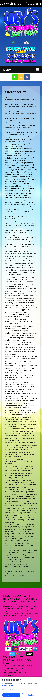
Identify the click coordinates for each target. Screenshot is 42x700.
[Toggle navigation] (38, 69)
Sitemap (10, 675)
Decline (31, 695)
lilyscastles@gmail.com (16, 673)
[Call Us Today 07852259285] (21, 56)
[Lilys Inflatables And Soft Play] (21, 22)
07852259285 (12, 670)
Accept (11, 695)
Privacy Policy (8, 685)
